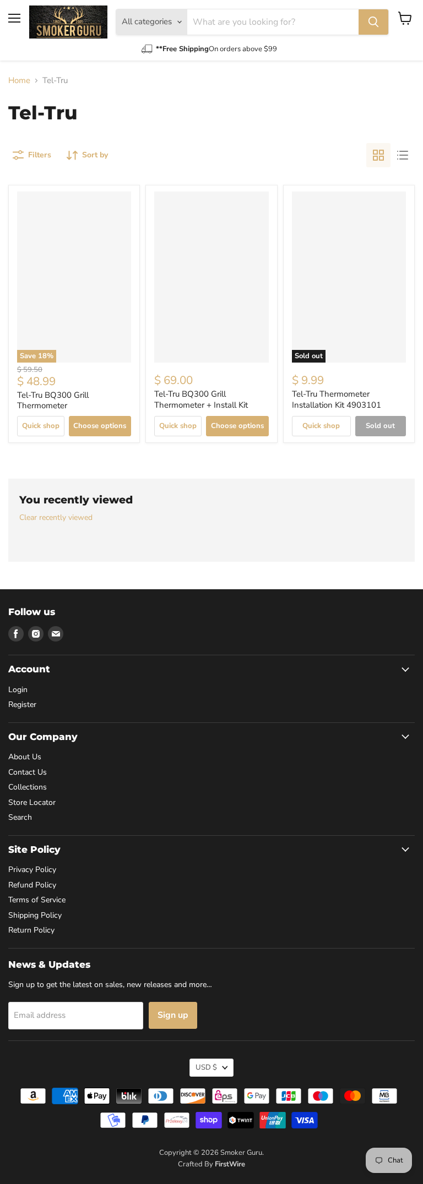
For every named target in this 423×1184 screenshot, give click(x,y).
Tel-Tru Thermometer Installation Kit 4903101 (336, 399)
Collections (27, 787)
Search (20, 817)
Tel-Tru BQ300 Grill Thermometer (53, 401)
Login (18, 689)
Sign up (173, 1015)
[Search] (373, 22)
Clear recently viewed (56, 517)
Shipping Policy (35, 915)
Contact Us (27, 772)
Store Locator (32, 802)
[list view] (403, 155)
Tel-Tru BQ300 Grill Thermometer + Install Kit (201, 399)
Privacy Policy (32, 869)
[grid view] (378, 155)
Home (19, 80)
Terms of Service (37, 900)
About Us (24, 757)
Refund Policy (32, 885)
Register (22, 704)
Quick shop (40, 426)
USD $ (206, 1067)
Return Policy (31, 930)
